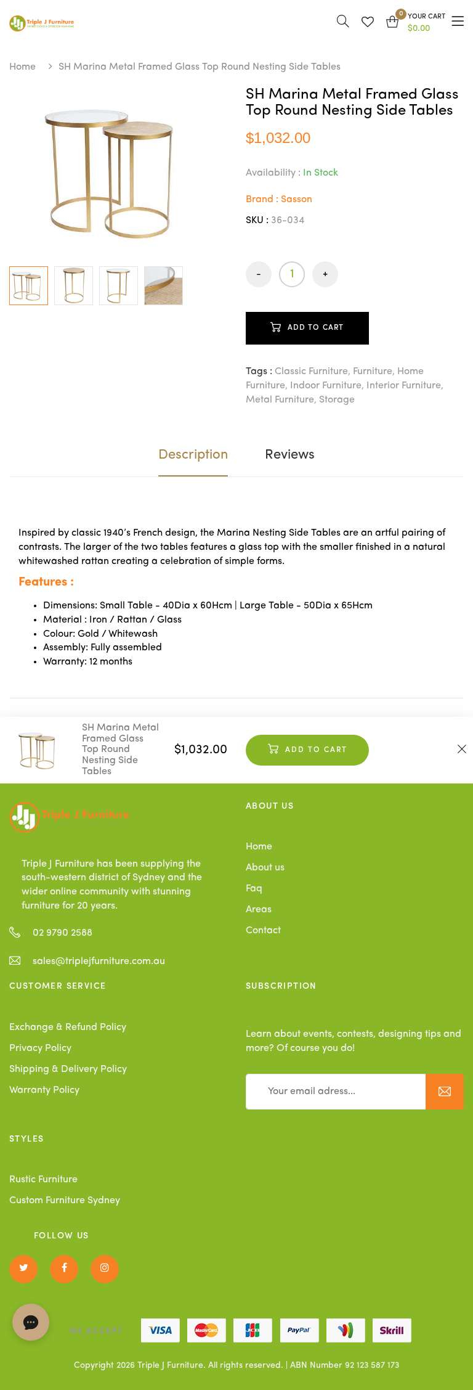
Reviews (290, 455)
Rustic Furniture (43, 1180)
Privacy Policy (40, 1048)
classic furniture (311, 372)
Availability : (273, 173)
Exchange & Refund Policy (67, 1027)
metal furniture (280, 400)
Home (22, 67)
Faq (254, 889)
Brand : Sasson (279, 200)
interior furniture (403, 386)
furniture (372, 372)
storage (337, 400)
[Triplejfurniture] (69, 817)
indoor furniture (326, 386)
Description (193, 455)
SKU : (257, 221)
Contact (263, 931)
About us (265, 868)
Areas (259, 910)
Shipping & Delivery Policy (68, 1069)
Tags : (259, 372)
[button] (415, 23)
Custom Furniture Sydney (64, 1201)
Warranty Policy (44, 1090)
